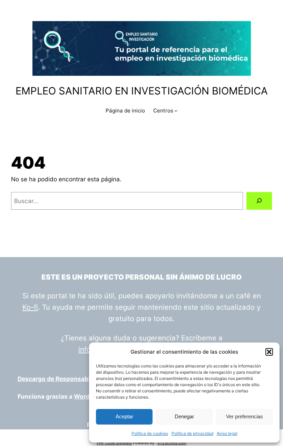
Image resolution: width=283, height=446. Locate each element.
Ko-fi (30, 307)
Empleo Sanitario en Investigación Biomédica (142, 91)
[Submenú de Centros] (175, 110)
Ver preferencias (244, 416)
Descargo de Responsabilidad (61, 378)
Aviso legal (227, 433)
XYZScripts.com (171, 442)
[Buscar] (259, 201)
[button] (269, 351)
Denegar (184, 416)
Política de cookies (149, 433)
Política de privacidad (192, 433)
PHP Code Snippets (114, 442)
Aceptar (124, 416)
